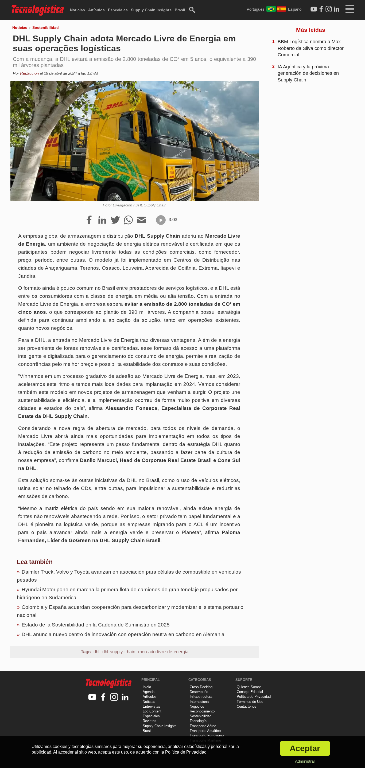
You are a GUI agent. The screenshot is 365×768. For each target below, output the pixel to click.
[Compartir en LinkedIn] (102, 220)
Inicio (147, 687)
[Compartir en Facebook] (89, 220)
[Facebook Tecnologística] (321, 9)
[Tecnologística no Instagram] (114, 697)
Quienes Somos (249, 687)
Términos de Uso (250, 702)
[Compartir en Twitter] (115, 220)
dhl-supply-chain (118, 651)
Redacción (29, 73)
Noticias (77, 10)
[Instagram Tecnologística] (328, 9)
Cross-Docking (201, 687)
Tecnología (198, 721)
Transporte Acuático (205, 731)
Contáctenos (246, 706)
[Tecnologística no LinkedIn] (125, 697)
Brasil (180, 10)
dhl (96, 651)
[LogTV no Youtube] (92, 697)
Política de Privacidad (254, 697)
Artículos (96, 10)
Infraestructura (201, 697)
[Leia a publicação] (161, 220)
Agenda (148, 692)
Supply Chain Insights (151, 10)
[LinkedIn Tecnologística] (336, 9)
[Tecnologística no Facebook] (103, 697)
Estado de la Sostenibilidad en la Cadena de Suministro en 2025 (96, 625)
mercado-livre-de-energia (163, 651)
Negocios (197, 706)
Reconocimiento (202, 711)
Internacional (199, 702)
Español (295, 9)
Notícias (19, 27)
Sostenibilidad (45, 27)
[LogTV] (313, 9)
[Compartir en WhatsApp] (128, 220)
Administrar (305, 761)
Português (256, 9)
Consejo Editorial (250, 692)
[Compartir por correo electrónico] (141, 220)
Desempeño (199, 692)
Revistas (149, 721)
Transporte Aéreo (203, 726)
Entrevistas (151, 706)
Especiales (118, 10)
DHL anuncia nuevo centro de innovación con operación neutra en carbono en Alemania (123, 634)
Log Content (152, 711)
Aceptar (305, 748)
